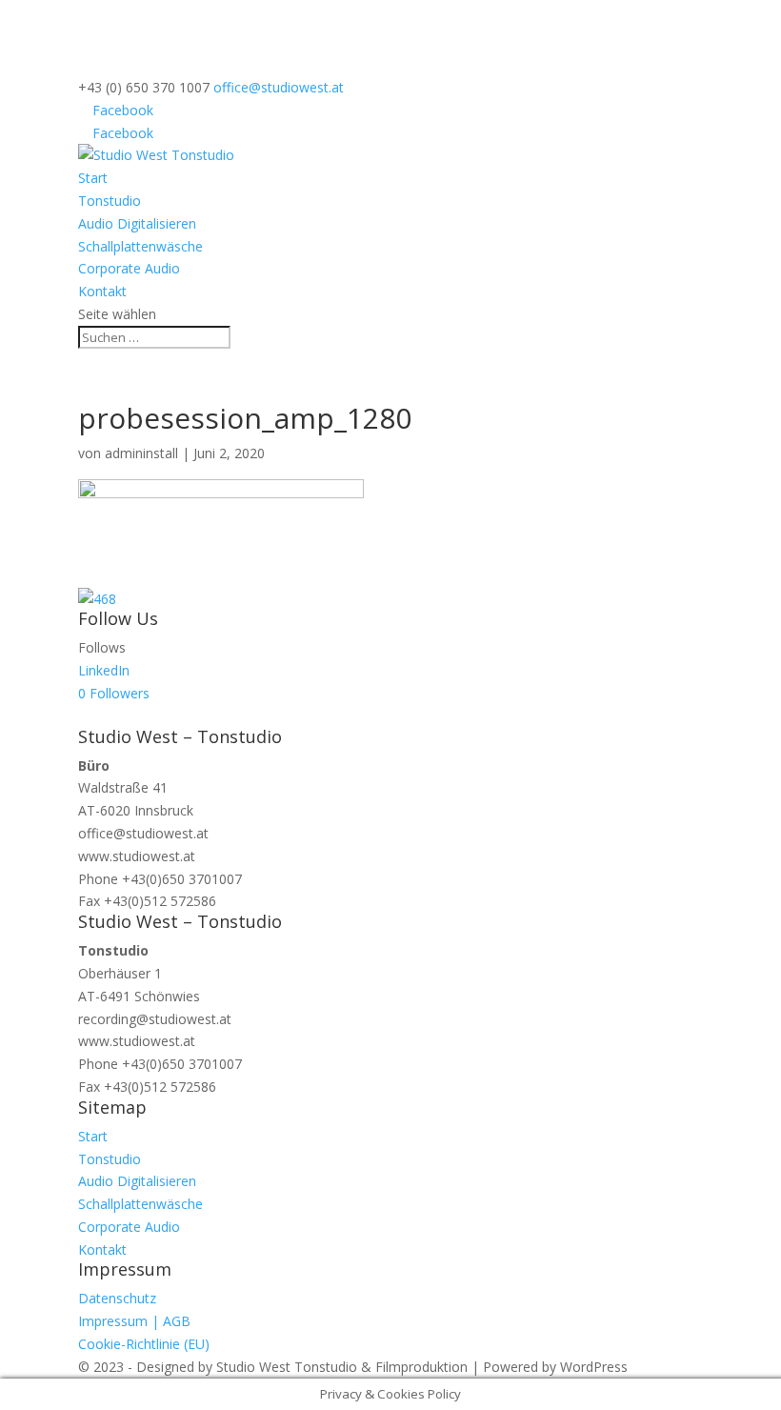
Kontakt (102, 291)
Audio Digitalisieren (137, 223)
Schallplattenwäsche (140, 246)
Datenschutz (117, 1298)
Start (93, 178)
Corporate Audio (129, 268)
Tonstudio (109, 200)
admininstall (141, 453)
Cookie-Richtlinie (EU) (144, 1344)
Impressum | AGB (134, 1321)
